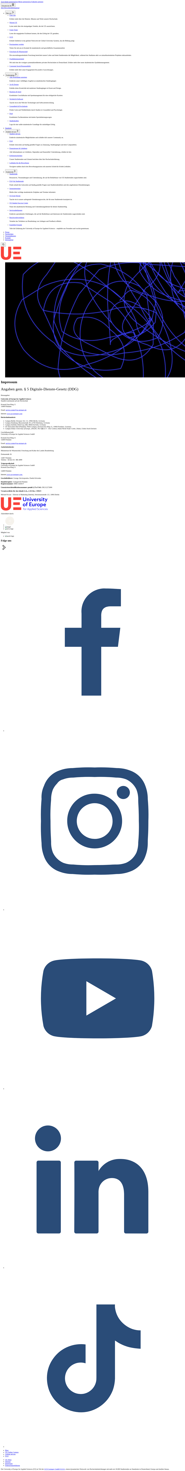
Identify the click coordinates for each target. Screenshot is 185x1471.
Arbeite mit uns (10, 1454)
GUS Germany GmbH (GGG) (54, 1469)
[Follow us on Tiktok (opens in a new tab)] (94, 1447)
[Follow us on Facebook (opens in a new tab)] (94, 731)
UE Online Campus (12, 1452)
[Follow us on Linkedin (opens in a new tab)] (94, 1268)
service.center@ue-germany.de (16, 410)
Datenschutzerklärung (12, 1465)
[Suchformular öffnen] (3, 245)
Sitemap (8, 1462)
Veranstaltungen (10, 236)
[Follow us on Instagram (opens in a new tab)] (94, 910)
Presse (7, 232)
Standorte (8, 128)
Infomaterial (9, 240)
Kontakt (8, 238)
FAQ (7, 1456)
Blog (6, 1450)
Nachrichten (9, 234)
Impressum (9, 1463)
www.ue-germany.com (14, 414)
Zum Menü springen (21, 2)
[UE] (11, 259)
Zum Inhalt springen (8, 2)
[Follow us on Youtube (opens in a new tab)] (94, 1089)
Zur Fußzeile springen (35, 2)
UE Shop (8, 1460)
